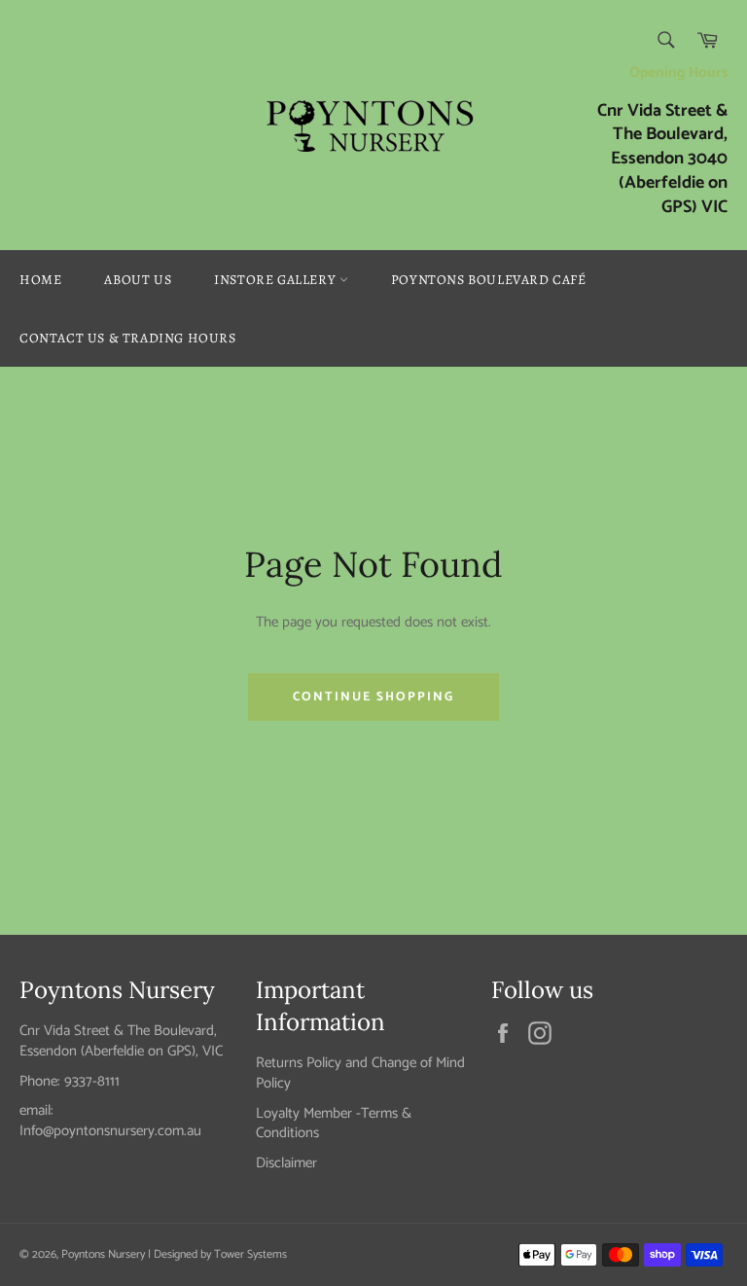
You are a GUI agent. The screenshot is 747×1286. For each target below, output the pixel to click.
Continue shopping (373, 697)
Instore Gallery (276, 279)
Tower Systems (250, 1254)
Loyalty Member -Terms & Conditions (333, 1123)
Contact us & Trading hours (127, 338)
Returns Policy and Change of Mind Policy (360, 1073)
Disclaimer (286, 1163)
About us (137, 279)
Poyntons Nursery (103, 1254)
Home (40, 279)
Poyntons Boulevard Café (489, 279)
